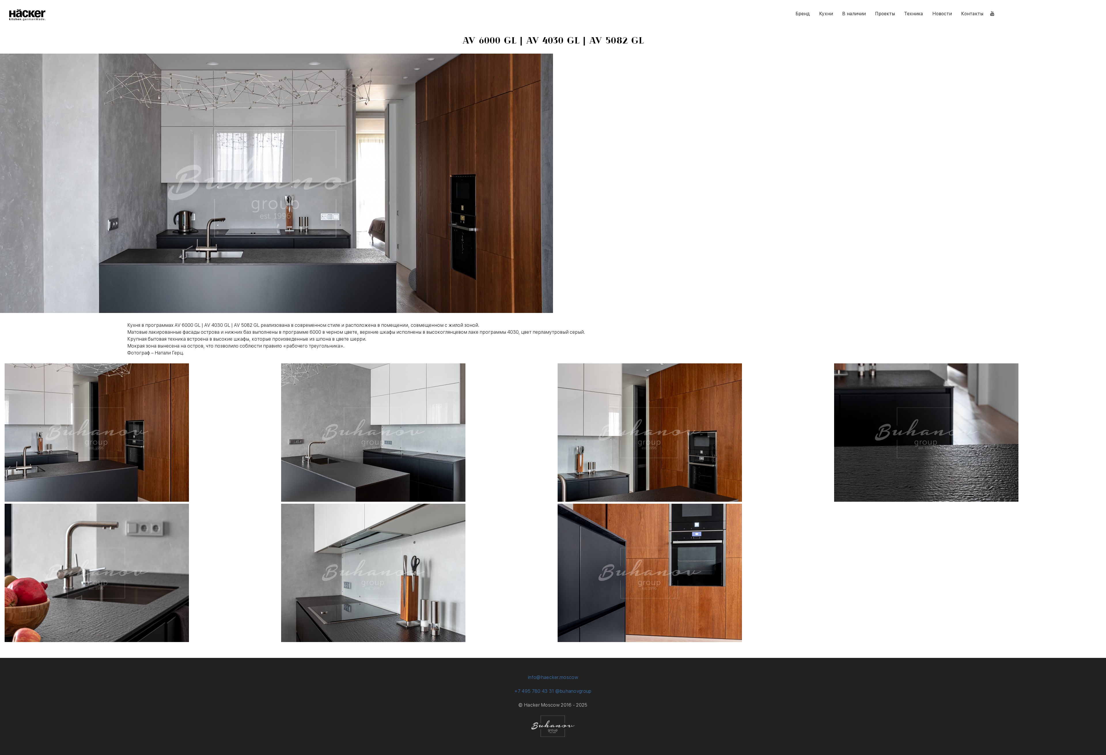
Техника (913, 13)
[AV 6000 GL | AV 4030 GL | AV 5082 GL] (97, 500)
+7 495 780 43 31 (534, 691)
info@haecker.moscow (553, 677)
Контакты (972, 13)
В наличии (854, 13)
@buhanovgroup (573, 691)
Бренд (803, 13)
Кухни (826, 13)
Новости (942, 13)
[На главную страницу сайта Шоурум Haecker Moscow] (27, 19)
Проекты (885, 13)
